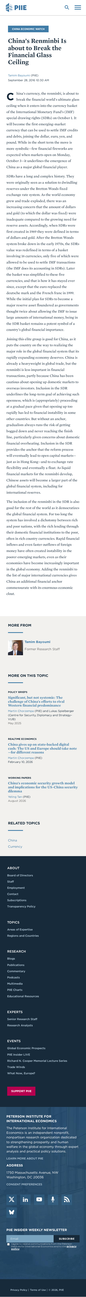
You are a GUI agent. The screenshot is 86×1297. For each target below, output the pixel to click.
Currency (15, 846)
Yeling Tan (15, 796)
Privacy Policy (18, 1289)
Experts (15, 1012)
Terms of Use (38, 1289)
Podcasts (13, 977)
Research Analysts (20, 1025)
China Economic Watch (28, 28)
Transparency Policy (21, 906)
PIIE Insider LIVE (18, 1054)
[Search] (67, 7)
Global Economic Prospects (26, 1048)
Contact (12, 894)
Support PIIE (21, 1091)
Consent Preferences (24, 1184)
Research (16, 951)
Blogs (11, 958)
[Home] (17, 8)
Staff (10, 881)
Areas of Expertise (20, 929)
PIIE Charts (14, 989)
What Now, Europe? (21, 1073)
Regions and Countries (23, 935)
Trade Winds (16, 1067)
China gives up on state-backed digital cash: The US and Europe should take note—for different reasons (42, 748)
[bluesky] (11, 1212)
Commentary (16, 971)
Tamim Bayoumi (19, 75)
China (12, 840)
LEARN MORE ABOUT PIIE (24, 1158)
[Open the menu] (78, 7)
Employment (16, 887)
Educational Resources (23, 996)
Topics (13, 922)
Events (14, 1041)
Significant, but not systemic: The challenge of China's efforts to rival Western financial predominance (36, 701)
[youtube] (39, 1200)
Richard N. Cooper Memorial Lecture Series (37, 1060)
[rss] (67, 1200)
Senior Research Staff (22, 1019)
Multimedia (15, 983)
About (13, 868)
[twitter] (11, 1200)
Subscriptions (16, 900)
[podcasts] (53, 1200)
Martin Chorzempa (21, 711)
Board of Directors (20, 875)
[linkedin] (25, 1200)
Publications (15, 965)
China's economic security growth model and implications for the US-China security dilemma (43, 787)
